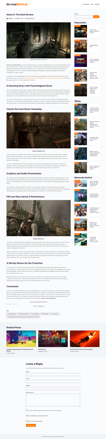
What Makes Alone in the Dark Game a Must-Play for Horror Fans (23, 316)
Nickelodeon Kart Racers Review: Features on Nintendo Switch (94, 210)
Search (76, 13)
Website (28, 385)
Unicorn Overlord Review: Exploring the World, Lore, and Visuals (94, 124)
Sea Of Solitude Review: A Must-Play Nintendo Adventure (94, 183)
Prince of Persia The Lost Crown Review (81, 349)
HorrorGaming (35, 313)
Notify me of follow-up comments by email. (37, 415)
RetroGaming (44, 313)
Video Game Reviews (29, 18)
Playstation (86, 4)
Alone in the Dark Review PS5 (31, 78)
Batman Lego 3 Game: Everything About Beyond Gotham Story (95, 153)
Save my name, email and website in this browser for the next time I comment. (43, 410)
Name (28, 371)
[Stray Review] (53, 338)
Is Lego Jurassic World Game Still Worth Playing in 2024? (94, 110)
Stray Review (42, 349)
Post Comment (30, 425)
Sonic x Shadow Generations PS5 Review (94, 61)
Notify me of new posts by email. (34, 421)
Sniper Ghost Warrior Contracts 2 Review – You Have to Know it (94, 75)
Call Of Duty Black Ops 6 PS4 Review (94, 31)
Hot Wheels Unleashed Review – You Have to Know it (94, 239)
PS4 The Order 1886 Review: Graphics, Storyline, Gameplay (94, 90)
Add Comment (30, 392)
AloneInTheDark (11, 313)
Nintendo (97, 4)
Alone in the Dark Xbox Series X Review (52, 78)
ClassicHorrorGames (23, 313)
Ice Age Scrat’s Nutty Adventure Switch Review (94, 195)
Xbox (92, 4)
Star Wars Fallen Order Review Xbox (94, 139)
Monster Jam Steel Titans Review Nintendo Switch (94, 225)
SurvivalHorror (54, 313)
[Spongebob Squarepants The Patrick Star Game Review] (21, 338)
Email (28, 378)
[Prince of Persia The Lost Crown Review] (85, 338)
